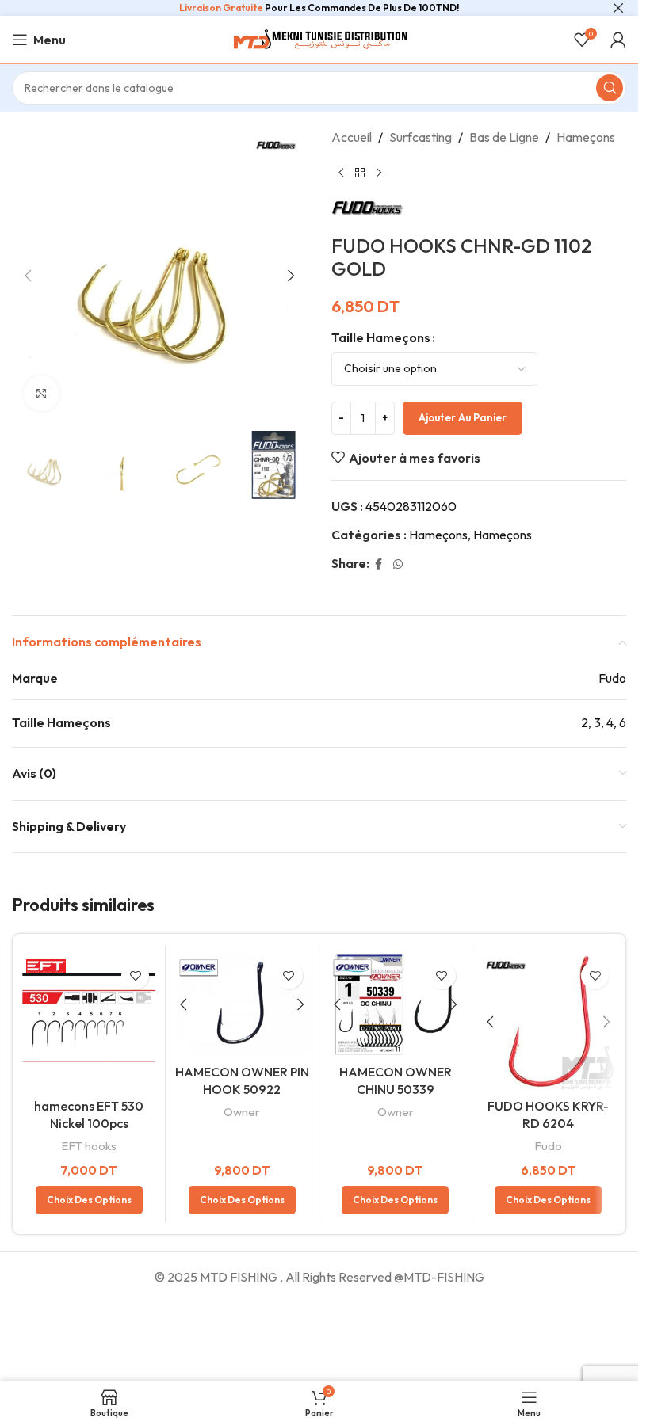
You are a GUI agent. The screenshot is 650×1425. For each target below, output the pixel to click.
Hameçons (585, 137)
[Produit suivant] (378, 173)
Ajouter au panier (463, 417)
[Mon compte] (618, 39)
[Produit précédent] (340, 173)
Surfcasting (420, 137)
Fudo (548, 1145)
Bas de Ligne (504, 137)
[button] (28, 275)
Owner (242, 1111)
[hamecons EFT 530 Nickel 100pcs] (89, 1022)
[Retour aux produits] (359, 173)
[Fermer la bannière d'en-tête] (618, 8)
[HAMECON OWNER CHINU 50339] (395, 1005)
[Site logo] (319, 38)
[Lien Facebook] (378, 564)
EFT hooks (89, 1145)
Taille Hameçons (380, 337)
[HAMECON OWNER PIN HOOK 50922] (242, 1005)
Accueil (351, 137)
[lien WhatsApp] (397, 564)
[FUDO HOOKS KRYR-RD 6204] (548, 1022)
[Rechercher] (609, 87)
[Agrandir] (41, 393)
